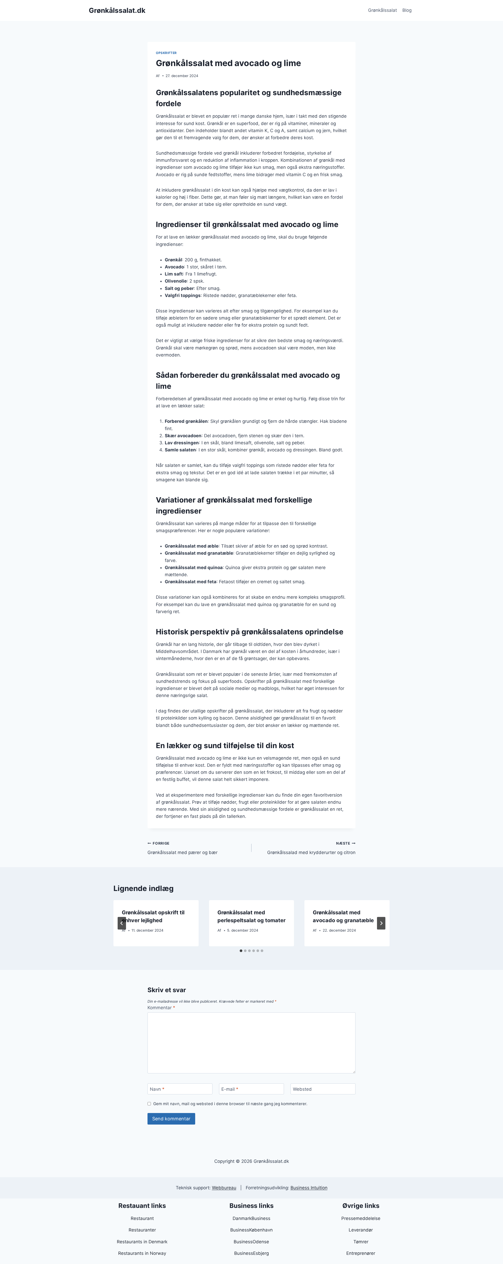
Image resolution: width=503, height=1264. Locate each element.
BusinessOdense (251, 1241)
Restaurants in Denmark (142, 1241)
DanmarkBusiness (251, 1218)
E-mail (229, 1089)
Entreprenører (360, 1253)
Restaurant (142, 1218)
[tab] (241, 950)
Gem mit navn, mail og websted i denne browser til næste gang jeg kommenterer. (230, 1103)
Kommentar (161, 1007)
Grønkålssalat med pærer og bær (182, 848)
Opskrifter (166, 53)
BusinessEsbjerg (251, 1253)
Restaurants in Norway (142, 1253)
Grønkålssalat (382, 10)
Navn (157, 1089)
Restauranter (142, 1230)
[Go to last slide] (122, 923)
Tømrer (360, 1241)
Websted (302, 1089)
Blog (407, 10)
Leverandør (361, 1230)
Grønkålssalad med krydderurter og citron (311, 848)
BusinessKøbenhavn (251, 1230)
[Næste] (381, 923)
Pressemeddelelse (360, 1218)
